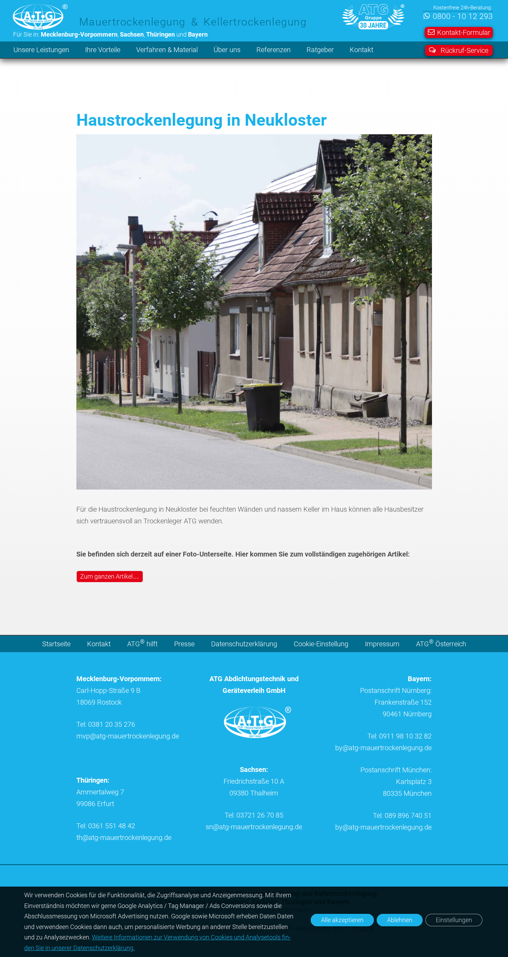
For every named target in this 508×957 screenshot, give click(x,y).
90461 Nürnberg (407, 714)
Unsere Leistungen (41, 50)
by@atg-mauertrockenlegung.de (383, 748)
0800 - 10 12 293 (463, 16)
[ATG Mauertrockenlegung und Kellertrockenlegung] (258, 736)
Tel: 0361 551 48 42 (105, 826)
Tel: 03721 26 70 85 (254, 815)
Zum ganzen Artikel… (109, 576)
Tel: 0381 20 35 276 (105, 724)
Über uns (227, 50)
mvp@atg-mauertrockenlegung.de (127, 736)
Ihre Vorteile (102, 50)
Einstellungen (454, 920)
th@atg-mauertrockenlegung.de (123, 837)
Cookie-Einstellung (321, 644)
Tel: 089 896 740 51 (402, 815)
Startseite (56, 644)
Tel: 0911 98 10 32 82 (399, 736)
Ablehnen (399, 920)
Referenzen (273, 50)
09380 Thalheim (253, 793)
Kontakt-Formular (463, 32)
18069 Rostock (99, 702)
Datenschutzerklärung (244, 644)
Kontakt (361, 50)
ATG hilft (142, 643)
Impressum (382, 644)
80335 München (407, 793)
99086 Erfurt (95, 804)
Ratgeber (320, 50)
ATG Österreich (441, 643)
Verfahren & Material (167, 50)
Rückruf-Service (464, 50)
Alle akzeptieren (342, 920)
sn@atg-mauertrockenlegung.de (254, 827)
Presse (184, 644)
